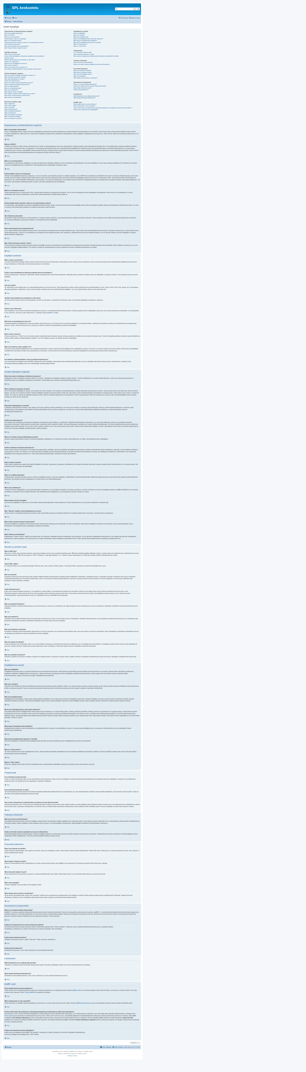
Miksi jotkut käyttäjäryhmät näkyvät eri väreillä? (87, 42)
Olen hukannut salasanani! (12, 44)
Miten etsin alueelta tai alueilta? (82, 70)
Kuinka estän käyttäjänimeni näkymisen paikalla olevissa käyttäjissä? (24, 56)
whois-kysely (9, 1016)
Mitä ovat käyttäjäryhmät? (81, 37)
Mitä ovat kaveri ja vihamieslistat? (83, 62)
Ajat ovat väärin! (9, 58)
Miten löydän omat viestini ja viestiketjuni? (85, 78)
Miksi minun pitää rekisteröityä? (14, 33)
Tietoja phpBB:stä (30, 992)
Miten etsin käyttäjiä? (80, 76)
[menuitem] (14, 17)
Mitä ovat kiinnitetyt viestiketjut (13, 114)
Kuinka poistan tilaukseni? (81, 89)
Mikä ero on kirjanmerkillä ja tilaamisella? (85, 84)
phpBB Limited (76, 990)
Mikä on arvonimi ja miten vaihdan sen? (16, 67)
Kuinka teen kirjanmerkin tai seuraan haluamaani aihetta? (90, 86)
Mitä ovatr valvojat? (79, 35)
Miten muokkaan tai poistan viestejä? (15, 77)
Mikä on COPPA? (10, 35)
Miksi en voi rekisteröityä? (12, 37)
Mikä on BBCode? (10, 103)
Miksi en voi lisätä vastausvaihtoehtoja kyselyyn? (19, 82)
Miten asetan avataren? (11, 65)
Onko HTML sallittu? (10, 105)
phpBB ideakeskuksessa (83, 1003)
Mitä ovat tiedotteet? (10, 113)
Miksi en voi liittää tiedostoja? (13, 88)
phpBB (49, 313)
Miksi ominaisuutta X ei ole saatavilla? (84, 106)
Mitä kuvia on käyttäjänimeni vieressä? (16, 63)
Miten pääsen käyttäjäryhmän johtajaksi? (85, 40)
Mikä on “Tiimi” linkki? (80, 46)
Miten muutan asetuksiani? (12, 54)
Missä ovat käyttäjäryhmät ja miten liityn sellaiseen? (88, 38)
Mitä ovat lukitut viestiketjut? (13, 116)
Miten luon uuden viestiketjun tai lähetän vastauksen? (20, 75)
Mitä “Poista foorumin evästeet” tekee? (16, 48)
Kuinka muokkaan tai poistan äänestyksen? (17, 84)
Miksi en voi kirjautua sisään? (13, 40)
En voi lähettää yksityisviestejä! (83, 52)
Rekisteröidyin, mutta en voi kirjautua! (15, 38)
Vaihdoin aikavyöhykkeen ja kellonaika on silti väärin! (20, 59)
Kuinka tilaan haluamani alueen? (83, 88)
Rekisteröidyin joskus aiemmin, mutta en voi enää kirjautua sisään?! (24, 42)
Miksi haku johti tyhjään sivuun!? (83, 74)
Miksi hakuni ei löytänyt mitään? (83, 72)
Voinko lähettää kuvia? (11, 109)
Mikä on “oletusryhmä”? (80, 44)
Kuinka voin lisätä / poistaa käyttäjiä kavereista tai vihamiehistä (92, 64)
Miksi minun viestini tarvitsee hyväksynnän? (17, 95)
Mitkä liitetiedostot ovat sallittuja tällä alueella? (86, 96)
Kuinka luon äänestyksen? (12, 80)
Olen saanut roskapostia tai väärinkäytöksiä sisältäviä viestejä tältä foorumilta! (96, 56)
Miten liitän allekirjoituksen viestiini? (15, 79)
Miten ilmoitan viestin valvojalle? (14, 92)
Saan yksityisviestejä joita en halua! (84, 54)
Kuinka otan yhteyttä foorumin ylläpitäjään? (86, 109)
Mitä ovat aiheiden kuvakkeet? (13, 118)
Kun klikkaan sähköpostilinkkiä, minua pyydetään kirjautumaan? (23, 69)
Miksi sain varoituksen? (11, 90)
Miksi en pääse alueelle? (12, 86)
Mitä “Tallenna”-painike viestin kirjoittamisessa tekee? (20, 93)
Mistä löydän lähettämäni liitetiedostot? (85, 98)
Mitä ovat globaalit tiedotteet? (13, 111)
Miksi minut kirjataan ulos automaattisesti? (17, 46)
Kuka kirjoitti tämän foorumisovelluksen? (85, 104)
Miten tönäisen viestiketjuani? (13, 97)
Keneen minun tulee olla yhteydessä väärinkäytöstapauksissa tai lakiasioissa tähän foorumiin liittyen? (103, 108)
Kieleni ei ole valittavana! (12, 61)
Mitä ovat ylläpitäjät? (79, 33)
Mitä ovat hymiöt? (10, 107)
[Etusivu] (8, 9)
